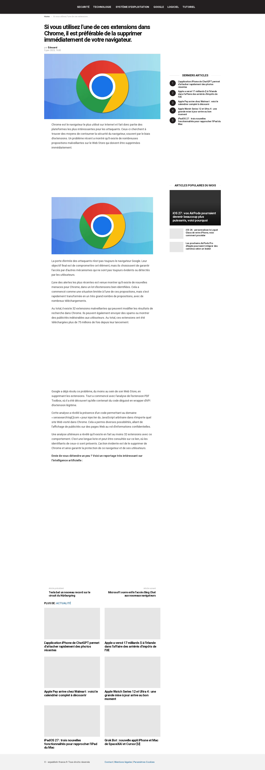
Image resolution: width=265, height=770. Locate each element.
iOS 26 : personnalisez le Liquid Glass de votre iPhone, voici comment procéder (202, 233)
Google (159, 6)
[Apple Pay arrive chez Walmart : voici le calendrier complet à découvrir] (72, 672)
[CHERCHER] (219, 7)
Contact (109, 762)
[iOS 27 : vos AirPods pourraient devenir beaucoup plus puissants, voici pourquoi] (195, 207)
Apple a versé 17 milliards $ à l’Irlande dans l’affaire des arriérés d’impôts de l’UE (130, 646)
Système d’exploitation (132, 6)
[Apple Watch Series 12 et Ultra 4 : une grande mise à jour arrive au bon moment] (132, 672)
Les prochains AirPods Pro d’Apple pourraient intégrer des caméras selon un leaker (201, 246)
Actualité (63, 603)
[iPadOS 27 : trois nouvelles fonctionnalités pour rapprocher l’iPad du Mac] (72, 721)
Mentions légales (123, 762)
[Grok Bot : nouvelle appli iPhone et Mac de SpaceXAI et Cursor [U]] (132, 721)
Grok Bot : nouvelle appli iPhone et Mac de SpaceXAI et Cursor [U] (131, 742)
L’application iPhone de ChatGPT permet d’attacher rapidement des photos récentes (71, 646)
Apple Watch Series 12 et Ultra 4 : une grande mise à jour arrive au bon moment (130, 695)
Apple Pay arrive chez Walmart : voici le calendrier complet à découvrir (71, 693)
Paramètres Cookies (144, 762)
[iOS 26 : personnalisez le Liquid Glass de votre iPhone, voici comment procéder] (176, 234)
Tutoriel (188, 6)
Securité (83, 6)
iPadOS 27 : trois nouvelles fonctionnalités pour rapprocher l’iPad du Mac (70, 743)
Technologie (102, 6)
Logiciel (173, 6)
